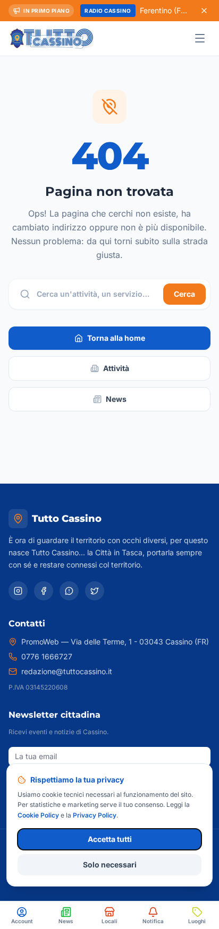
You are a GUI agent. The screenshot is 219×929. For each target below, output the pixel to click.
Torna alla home (116, 337)
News (116, 398)
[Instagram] (18, 590)
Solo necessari (110, 864)
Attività (116, 368)
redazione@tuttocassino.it (66, 671)
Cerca (184, 293)
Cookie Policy (38, 815)
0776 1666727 (46, 656)
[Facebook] (43, 590)
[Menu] (199, 38)
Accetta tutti (110, 839)
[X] (94, 590)
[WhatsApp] (69, 590)
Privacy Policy (94, 815)
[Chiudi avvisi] (204, 10)
